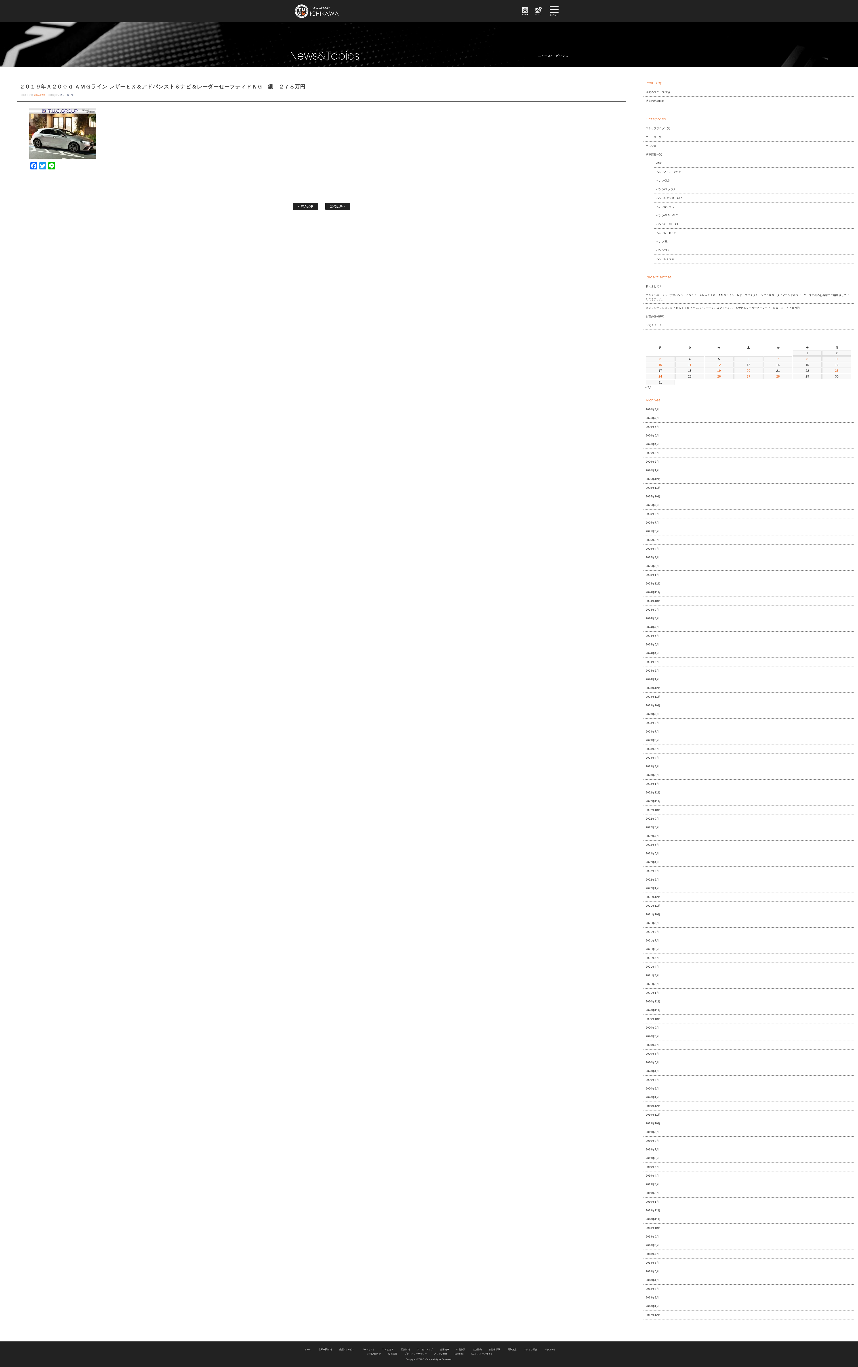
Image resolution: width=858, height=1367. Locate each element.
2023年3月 (652, 766)
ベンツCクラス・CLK (669, 198)
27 (748, 376)
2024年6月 (652, 635)
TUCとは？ (387, 1349)
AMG (659, 163)
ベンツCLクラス (666, 189)
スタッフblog (441, 1353)
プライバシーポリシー (415, 1353)
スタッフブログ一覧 (658, 128)
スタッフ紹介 (530, 1349)
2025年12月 (653, 479)
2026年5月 (652, 435)
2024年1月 (652, 679)
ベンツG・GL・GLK (668, 224)
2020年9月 (652, 1027)
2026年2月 (652, 461)
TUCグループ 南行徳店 (348, 11)
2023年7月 (652, 731)
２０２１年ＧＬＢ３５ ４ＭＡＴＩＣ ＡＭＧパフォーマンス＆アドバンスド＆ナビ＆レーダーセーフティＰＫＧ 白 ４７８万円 (723, 307)
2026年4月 (652, 444)
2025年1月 (652, 574)
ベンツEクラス (665, 206)
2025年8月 (652, 513)
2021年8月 (652, 931)
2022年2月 (652, 879)
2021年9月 (652, 923)
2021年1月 (652, 992)
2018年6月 (652, 1262)
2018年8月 (652, 1245)
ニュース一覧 (67, 95)
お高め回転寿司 (655, 316)
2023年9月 (652, 714)
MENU (554, 11)
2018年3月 (652, 1288)
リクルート (550, 1349)
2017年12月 (653, 1315)
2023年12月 (653, 688)
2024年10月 (653, 601)
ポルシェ (651, 145)
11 (689, 365)
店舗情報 (405, 1349)
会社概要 (392, 1353)
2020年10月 (653, 1019)
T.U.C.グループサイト (482, 1353)
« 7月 (648, 387)
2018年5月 (652, 1271)
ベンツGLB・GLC (667, 215)
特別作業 (460, 1349)
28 (778, 376)
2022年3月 (652, 870)
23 (837, 370)
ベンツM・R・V (666, 232)
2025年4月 (652, 548)
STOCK (525, 14)
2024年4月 (652, 653)
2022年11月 (653, 801)
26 (719, 376)
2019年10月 (653, 1123)
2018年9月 (652, 1236)
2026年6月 (652, 426)
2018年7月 (652, 1254)
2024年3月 (652, 662)
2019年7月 (652, 1149)
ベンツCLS (663, 180)
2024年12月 (653, 583)
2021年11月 (653, 905)
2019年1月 (652, 1201)
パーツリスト (368, 1349)
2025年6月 (652, 531)
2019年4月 (652, 1175)
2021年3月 (652, 975)
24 (660, 376)
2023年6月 (652, 740)
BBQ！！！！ (654, 325)
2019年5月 (652, 1167)
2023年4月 (652, 757)
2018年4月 (652, 1280)
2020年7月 (652, 1045)
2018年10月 (653, 1227)
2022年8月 (652, 827)
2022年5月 (652, 853)
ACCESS (538, 14)
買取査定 (512, 1349)
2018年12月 (653, 1210)
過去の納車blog (655, 100)
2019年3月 (652, 1184)
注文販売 (477, 1349)
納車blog (459, 1353)
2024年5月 (652, 644)
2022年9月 (652, 818)
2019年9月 (652, 1132)
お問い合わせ (374, 1353)
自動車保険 (494, 1349)
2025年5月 (652, 540)
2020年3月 (652, 1079)
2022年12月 (653, 792)
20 (748, 370)
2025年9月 (652, 505)
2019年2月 (652, 1193)
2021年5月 (652, 958)
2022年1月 (652, 888)
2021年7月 (652, 940)
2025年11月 (653, 487)
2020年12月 (653, 1001)
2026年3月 (652, 453)
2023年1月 (652, 783)
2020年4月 (652, 1071)
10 (660, 365)
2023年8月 (652, 722)
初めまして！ (654, 286)
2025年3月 (652, 557)
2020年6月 (652, 1053)
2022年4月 (652, 862)
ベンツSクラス (665, 259)
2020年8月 (652, 1036)
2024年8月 (652, 618)
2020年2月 (652, 1088)
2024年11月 (653, 592)
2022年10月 (653, 810)
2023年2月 (652, 775)
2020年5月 (652, 1062)
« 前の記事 (305, 206)
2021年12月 (653, 897)
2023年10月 (653, 705)
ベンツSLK (662, 250)
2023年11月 (653, 696)
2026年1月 (652, 470)
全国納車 (444, 1349)
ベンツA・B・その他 (668, 171)
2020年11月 (653, 1010)
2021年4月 (652, 966)
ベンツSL (662, 241)
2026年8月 (652, 409)
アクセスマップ (425, 1349)
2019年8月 (652, 1140)
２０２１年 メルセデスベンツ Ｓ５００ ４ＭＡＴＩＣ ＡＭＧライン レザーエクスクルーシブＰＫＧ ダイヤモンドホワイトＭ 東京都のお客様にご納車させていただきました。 (747, 297)
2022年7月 (652, 836)
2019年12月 (653, 1106)
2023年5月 (652, 749)
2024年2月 (652, 670)
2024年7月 (652, 627)
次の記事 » (337, 206)
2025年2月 (652, 566)
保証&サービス (346, 1349)
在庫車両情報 (325, 1349)
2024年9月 (652, 609)
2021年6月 (652, 949)
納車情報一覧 (654, 154)
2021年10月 (653, 914)
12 (719, 365)
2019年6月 (652, 1158)
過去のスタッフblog (658, 92)
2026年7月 (652, 418)
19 (719, 370)
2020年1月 (652, 1097)
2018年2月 (652, 1297)
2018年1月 (652, 1306)
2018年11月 (653, 1219)
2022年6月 (652, 844)
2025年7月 (652, 522)
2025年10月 (653, 496)
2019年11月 (653, 1114)
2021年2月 (652, 984)
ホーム (307, 1349)
